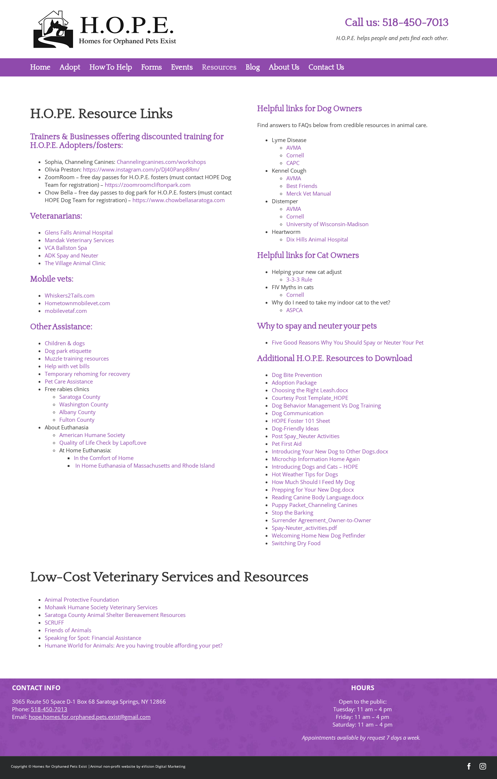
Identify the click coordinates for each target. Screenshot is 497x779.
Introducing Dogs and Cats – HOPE (315, 466)
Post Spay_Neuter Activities (305, 436)
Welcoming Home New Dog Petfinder (318, 535)
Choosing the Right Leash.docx (310, 390)
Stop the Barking (292, 512)
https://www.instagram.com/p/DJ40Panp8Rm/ (141, 169)
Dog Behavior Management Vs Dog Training (326, 405)
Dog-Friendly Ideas (295, 428)
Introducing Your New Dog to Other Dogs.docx (330, 451)
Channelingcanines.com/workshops (161, 161)
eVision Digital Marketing (163, 766)
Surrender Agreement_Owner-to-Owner (321, 520)
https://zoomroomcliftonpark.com (148, 184)
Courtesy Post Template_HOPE (310, 397)
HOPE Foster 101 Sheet (301, 420)
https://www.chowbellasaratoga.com (178, 200)
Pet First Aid (287, 443)
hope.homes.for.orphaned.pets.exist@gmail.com (90, 716)
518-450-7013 (49, 709)
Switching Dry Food (296, 543)
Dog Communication (297, 413)
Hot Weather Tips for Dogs (305, 474)
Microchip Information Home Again (316, 459)
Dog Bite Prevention (297, 374)
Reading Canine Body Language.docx (318, 497)
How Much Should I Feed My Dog (313, 481)
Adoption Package (294, 382)
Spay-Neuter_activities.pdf (304, 527)
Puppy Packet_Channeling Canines (314, 504)
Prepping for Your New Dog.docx (313, 489)
